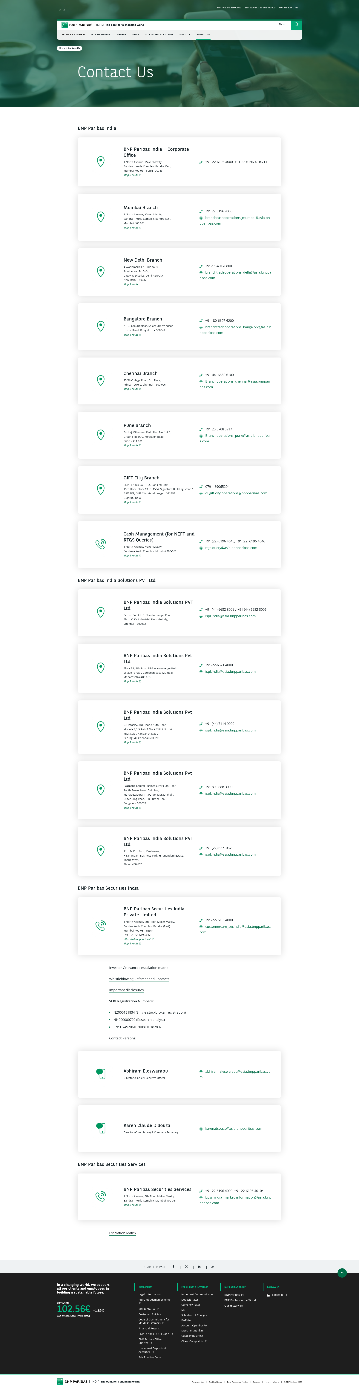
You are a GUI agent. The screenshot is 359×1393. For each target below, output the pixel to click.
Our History (232, 1305)
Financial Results (149, 1328)
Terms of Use (198, 1382)
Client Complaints (192, 1341)
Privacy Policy (271, 1381)
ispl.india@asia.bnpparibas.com (230, 616)
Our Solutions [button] (100, 34)
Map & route (131, 175)
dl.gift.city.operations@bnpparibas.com (235, 493)
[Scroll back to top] (342, 1273)
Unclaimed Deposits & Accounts (152, 1350)
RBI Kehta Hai (147, 1309)
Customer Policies (150, 1314)
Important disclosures (126, 990)
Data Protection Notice (237, 1382)
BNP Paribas (232, 1295)
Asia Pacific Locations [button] (159, 34)
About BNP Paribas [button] (73, 34)
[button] (282, 24)
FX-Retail (186, 1320)
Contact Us (203, 34)
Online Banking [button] (289, 8)
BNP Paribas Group (228, 8)
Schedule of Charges (194, 1315)
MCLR (184, 1310)
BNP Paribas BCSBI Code (154, 1334)
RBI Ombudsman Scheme (155, 1299)
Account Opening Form (195, 1325)
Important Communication (197, 1294)
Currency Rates (190, 1304)
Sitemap (256, 1382)
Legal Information (150, 1294)
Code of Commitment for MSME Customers (154, 1321)
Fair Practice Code (150, 1357)
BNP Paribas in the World (260, 8)
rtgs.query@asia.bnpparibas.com (230, 547)
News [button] (135, 34)
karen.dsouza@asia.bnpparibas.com (233, 1128)
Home (62, 48)
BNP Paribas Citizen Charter (151, 1341)
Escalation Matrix (122, 1233)
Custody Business (192, 1335)
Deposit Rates (190, 1299)
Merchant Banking (192, 1330)
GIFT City (184, 34)
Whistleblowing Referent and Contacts (139, 979)
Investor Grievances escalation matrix (138, 967)
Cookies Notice (215, 1382)
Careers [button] (121, 34)
